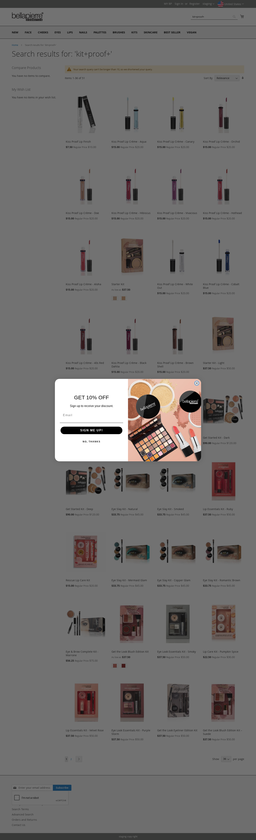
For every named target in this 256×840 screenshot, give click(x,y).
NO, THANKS (91, 441)
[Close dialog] (196, 383)
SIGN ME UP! (91, 430)
